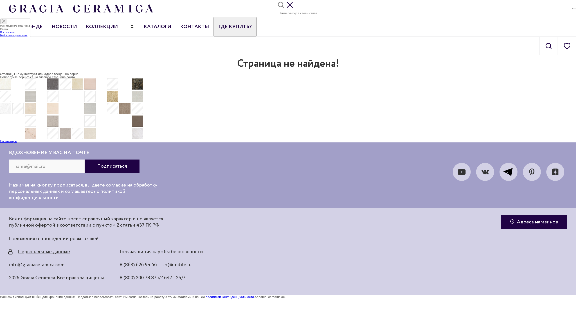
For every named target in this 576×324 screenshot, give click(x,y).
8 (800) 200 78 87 (138, 277)
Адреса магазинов (537, 222)
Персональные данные (44, 251)
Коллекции (102, 26)
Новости (64, 26)
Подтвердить (7, 32)
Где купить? (235, 26)
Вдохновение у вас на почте (49, 152)
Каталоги (157, 26)
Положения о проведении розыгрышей (54, 238)
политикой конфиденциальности (230, 296)
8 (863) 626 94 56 (138, 264)
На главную (8, 141)
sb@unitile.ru (177, 264)
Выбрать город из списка (13, 35)
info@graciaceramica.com (37, 264)
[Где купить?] (574, 8)
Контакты (194, 26)
